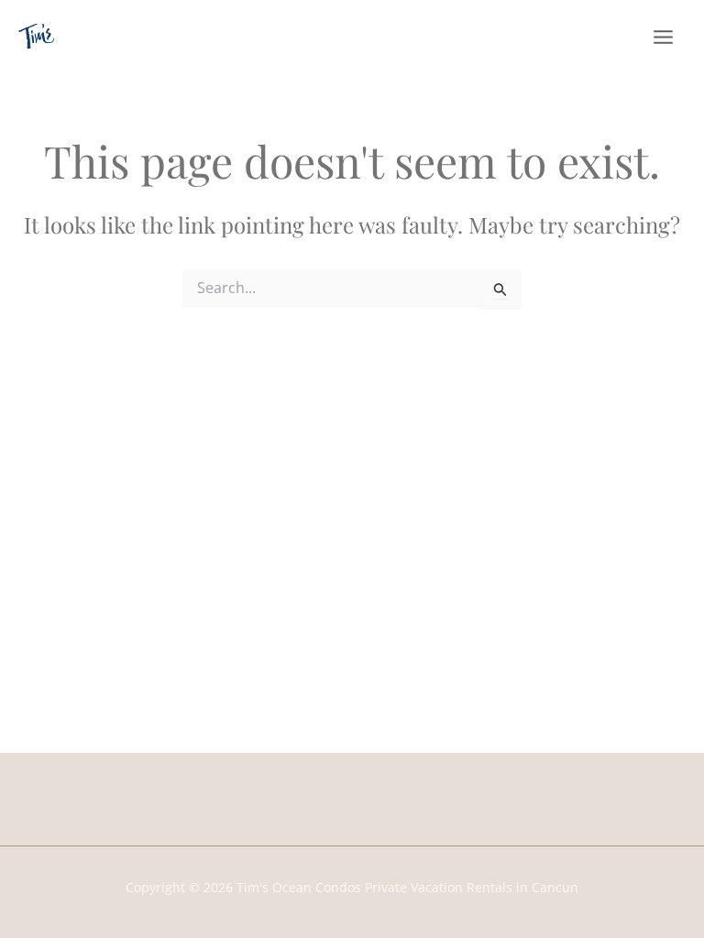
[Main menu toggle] (663, 37)
